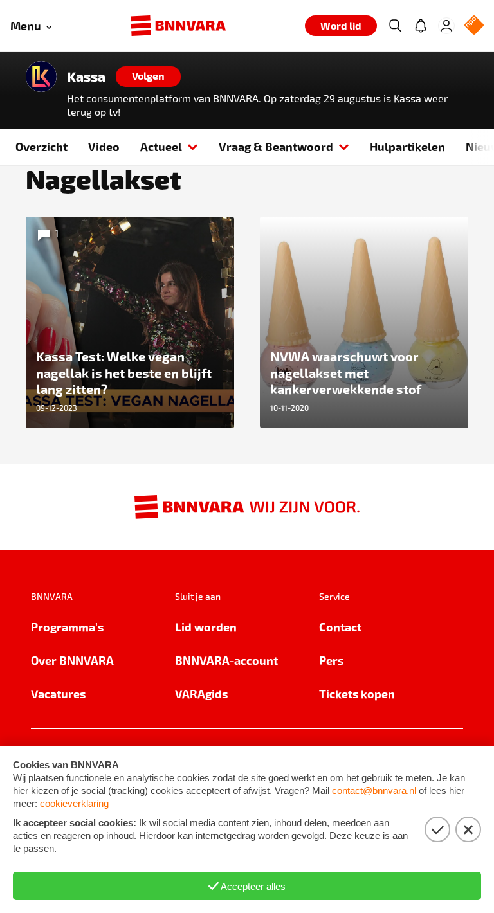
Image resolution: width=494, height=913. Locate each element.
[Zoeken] (395, 25)
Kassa (86, 76)
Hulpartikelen (407, 146)
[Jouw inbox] (420, 25)
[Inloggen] (446, 25)
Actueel (161, 146)
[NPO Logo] (474, 26)
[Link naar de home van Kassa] (41, 76)
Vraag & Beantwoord (276, 146)
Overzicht (41, 146)
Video (104, 146)
